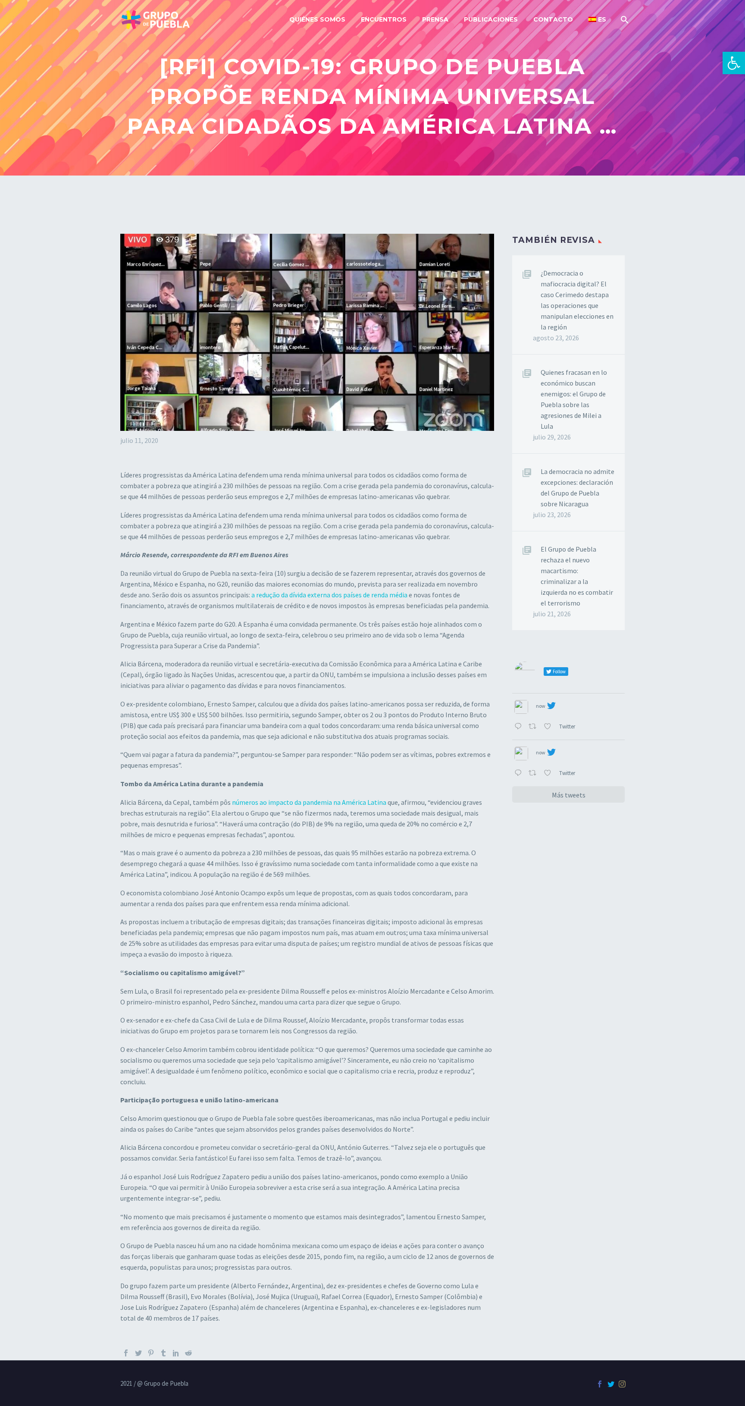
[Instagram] (622, 1384)
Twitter (567, 726)
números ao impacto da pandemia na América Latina (309, 802)
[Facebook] (125, 1353)
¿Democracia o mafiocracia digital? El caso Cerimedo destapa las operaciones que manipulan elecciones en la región (577, 300)
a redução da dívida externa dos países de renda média (328, 594)
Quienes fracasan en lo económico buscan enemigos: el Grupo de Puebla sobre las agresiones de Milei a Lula (574, 399)
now (540, 706)
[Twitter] (138, 1353)
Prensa (435, 19)
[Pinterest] (150, 1353)
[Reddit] (188, 1353)
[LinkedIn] (175, 1353)
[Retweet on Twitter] (534, 727)
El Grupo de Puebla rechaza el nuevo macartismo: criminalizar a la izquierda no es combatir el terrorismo (577, 576)
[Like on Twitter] (549, 727)
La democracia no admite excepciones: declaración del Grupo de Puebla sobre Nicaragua (577, 487)
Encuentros (384, 19)
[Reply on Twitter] (519, 727)
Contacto (553, 19)
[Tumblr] (163, 1353)
